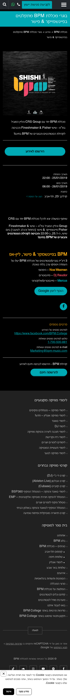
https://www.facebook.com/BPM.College (40, 333)
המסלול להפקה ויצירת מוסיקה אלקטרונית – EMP (37, 497)
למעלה (35, 630)
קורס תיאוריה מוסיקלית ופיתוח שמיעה (44, 513)
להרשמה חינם (49, 372)
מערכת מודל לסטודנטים (51, 600)
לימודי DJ (60, 426)
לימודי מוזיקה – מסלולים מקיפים (47, 410)
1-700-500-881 (57, 342)
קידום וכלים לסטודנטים (52, 594)
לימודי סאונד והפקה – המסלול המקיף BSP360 (38, 491)
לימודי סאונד (58, 421)
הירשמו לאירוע (35, 151)
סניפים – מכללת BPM (52, 546)
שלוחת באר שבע (56, 568)
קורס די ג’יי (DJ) (56, 475)
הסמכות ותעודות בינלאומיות (50, 578)
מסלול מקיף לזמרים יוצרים (50, 502)
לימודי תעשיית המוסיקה (52, 448)
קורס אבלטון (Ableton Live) (48, 481)
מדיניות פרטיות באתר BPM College (44, 610)
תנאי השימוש (60, 647)
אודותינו (61, 535)
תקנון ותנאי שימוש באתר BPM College (42, 616)
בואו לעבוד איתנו (56, 605)
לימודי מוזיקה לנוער (54, 453)
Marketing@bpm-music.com (48, 351)
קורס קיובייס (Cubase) (51, 486)
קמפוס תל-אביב (54, 551)
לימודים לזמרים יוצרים (53, 442)
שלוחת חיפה (56, 557)
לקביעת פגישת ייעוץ (37, 4)
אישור (8, 691)
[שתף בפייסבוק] (63, 306)
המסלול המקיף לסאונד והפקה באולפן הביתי (41, 508)
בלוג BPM (59, 541)
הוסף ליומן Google (50, 291)
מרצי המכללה (57, 584)
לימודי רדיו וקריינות (55, 437)
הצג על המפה (35, 196)
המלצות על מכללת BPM (51, 589)
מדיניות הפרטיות (14, 644)
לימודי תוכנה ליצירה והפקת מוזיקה (46, 432)
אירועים (61, 573)
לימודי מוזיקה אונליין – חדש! (50, 415)
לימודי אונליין (56, 562)
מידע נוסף (24, 691)
